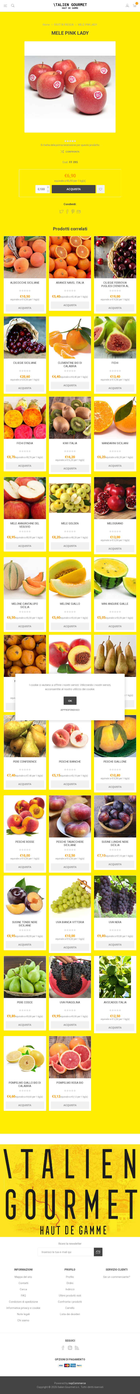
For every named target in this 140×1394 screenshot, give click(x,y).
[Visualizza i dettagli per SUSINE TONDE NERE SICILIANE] (25, 897)
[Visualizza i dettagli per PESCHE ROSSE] (25, 816)
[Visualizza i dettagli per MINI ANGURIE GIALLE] (115, 578)
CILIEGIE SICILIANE (24, 363)
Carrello (70, 1308)
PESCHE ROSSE (24, 841)
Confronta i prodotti (70, 1301)
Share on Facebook (67, 212)
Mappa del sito (23, 1277)
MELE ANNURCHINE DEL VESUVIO (24, 525)
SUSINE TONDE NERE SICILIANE (24, 924)
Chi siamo (23, 1320)
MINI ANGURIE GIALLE (115, 603)
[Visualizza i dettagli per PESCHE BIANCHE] (70, 736)
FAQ (23, 1295)
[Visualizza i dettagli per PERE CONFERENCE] (25, 736)
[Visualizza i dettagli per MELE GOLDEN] (70, 498)
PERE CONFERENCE (25, 761)
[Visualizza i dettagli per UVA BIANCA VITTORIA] (70, 897)
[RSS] (77, 1348)
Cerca (23, 1289)
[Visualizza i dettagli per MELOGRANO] (115, 498)
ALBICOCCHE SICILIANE (24, 282)
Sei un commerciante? (116, 1277)
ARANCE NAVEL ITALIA (70, 282)
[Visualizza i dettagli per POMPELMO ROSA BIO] (70, 1057)
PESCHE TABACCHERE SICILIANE (70, 843)
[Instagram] (70, 1348)
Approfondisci (70, 710)
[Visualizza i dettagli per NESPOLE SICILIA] (25, 656)
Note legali (23, 1314)
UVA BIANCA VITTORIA (70, 922)
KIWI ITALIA (70, 443)
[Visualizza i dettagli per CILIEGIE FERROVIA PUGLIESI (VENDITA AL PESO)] (115, 257)
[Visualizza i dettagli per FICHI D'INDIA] (25, 418)
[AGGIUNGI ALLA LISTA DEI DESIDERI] (100, 189)
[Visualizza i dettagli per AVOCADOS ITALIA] (115, 977)
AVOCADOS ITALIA (115, 1002)
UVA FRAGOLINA (70, 1002)
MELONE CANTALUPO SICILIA (25, 605)
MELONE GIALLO (70, 603)
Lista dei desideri (70, 1314)
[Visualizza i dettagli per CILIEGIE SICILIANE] (25, 338)
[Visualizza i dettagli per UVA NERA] (115, 897)
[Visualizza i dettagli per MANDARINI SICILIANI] (115, 418)
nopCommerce (77, 1383)
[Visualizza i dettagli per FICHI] (115, 338)
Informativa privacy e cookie (23, 1308)
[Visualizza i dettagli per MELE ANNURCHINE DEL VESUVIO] (25, 498)
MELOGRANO (115, 523)
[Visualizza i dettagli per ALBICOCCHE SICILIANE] (25, 257)
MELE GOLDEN (70, 523)
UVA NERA (115, 922)
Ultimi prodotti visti (70, 1295)
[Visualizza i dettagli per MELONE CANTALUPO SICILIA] (25, 578)
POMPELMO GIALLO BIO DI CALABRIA (25, 1084)
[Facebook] (63, 1348)
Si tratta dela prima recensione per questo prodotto (70, 145)
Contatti (23, 1283)
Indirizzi (70, 1289)
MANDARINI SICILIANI (115, 443)
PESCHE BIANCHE (70, 761)
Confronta (72, 152)
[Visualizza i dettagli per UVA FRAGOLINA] (70, 977)
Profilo (70, 1277)
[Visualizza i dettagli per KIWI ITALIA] (70, 418)
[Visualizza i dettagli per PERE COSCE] (25, 977)
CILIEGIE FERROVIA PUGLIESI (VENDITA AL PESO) (115, 286)
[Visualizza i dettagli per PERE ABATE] (115, 656)
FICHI (115, 363)
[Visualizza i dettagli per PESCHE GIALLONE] (115, 736)
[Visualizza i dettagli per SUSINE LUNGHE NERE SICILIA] (115, 816)
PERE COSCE (25, 1002)
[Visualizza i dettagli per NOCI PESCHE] (70, 656)
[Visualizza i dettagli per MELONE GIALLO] (70, 578)
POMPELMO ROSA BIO (70, 1082)
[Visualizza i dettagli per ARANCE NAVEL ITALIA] (70, 257)
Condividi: (70, 204)
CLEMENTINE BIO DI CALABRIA (70, 364)
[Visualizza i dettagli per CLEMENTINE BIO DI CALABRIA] (70, 338)
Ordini (70, 1283)
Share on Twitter (61, 212)
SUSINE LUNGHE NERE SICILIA (115, 843)
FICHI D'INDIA (25, 443)
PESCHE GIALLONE (115, 761)
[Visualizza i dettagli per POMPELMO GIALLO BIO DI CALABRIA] (25, 1057)
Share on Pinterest (73, 212)
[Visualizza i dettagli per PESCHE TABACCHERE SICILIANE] (70, 816)
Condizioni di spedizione (23, 1301)
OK (70, 700)
